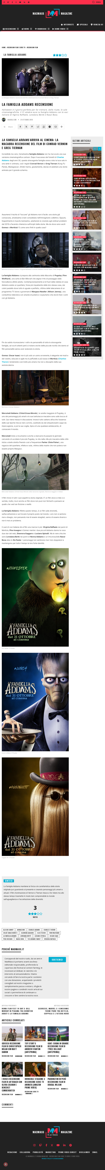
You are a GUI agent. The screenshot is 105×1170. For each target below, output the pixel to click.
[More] (61, 126)
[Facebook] (20, 126)
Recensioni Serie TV (31, 1091)
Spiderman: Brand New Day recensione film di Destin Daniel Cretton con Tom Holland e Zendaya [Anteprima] (85, 284)
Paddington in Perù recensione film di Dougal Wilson (57, 1081)
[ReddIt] (37, 126)
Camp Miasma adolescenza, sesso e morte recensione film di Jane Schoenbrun (87, 180)
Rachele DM (12, 120)
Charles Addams (34, 930)
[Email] (55, 126)
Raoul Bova (20, 939)
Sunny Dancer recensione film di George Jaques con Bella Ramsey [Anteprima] (86, 159)
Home (4, 47)
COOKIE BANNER (58, 1158)
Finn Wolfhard (54, 933)
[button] (96, 2)
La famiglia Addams (10, 936)
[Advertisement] (35, 193)
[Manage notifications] (6, 1164)
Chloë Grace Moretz (10, 933)
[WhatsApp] (43, 126)
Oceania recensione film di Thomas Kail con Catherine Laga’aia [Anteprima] (85, 223)
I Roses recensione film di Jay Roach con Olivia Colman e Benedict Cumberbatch (12, 1084)
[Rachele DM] (4, 120)
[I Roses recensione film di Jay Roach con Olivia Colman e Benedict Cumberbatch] (12, 1069)
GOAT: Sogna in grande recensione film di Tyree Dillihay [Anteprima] (58, 1048)
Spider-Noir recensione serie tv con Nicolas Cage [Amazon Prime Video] (86, 350)
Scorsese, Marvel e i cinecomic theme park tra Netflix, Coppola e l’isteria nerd (53, 1011)
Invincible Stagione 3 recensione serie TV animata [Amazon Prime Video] (35, 1083)
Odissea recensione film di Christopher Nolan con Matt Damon (11, 1048)
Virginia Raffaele (50, 939)
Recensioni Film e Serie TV (16, 47)
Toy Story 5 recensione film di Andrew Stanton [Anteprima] (33, 1048)
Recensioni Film (32, 47)
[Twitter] (26, 126)
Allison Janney (8, 930)
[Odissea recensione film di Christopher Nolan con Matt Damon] (12, 1033)
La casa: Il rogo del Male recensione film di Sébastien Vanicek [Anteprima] (86, 328)
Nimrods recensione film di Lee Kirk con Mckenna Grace (86, 266)
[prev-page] (95, 149)
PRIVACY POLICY (47, 1158)
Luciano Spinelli (40, 936)
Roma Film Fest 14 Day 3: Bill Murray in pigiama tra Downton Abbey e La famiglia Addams (17, 1011)
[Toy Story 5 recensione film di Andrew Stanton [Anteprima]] (35, 1033)
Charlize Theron (49, 930)
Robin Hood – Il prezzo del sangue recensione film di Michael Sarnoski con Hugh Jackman (86, 243)
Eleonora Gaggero (27, 933)
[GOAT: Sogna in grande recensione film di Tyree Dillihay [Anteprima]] (58, 1033)
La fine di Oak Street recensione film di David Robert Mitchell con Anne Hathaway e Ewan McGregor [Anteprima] (85, 199)
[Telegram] (49, 126)
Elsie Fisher (41, 933)
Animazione (21, 930)
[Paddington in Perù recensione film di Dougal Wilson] (58, 1069)
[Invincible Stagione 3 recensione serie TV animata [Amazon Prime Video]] (35, 1069)
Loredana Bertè (25, 936)
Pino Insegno (7, 939)
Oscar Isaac (54, 936)
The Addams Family (33, 939)
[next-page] (99, 149)
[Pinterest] (32, 126)
